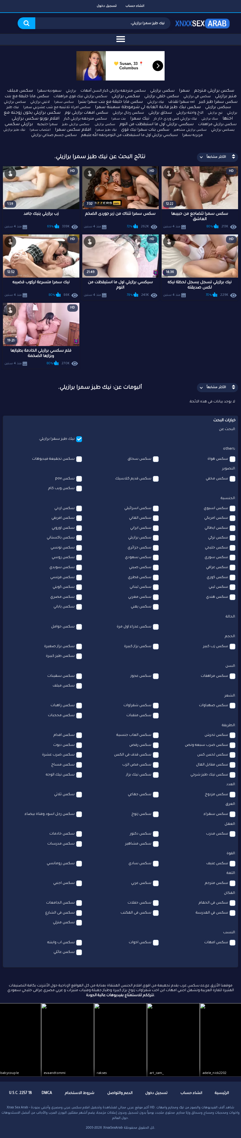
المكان (229, 893)
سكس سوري (216, 557)
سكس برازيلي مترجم (214, 91)
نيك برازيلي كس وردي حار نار (175, 119)
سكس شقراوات (137, 706)
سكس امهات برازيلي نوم (86, 113)
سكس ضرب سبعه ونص (206, 745)
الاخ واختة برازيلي (189, 113)
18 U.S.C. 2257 (20, 1093)
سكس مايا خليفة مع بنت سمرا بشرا (110, 102)
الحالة (230, 617)
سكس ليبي (218, 587)
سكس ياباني (64, 607)
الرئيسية (222, 1093)
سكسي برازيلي (126, 96)
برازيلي (71, 91)
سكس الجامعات (60, 903)
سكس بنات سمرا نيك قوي (145, 130)
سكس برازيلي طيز (75, 124)
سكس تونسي (63, 548)
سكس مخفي (217, 479)
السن (230, 666)
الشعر (230, 696)
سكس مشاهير (138, 844)
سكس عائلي (64, 952)
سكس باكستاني (61, 538)
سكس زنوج (141, 814)
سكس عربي (141, 883)
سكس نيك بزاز (138, 775)
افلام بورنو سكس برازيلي (35, 119)
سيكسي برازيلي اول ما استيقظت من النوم (157, 124)
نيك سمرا (139, 119)
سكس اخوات (140, 943)
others (229, 449)
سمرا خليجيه (47, 125)
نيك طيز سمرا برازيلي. (57, 439)
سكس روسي (63, 557)
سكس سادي (139, 864)
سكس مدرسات (61, 844)
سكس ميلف (64, 686)
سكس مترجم (216, 883)
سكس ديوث (64, 745)
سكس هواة (217, 459)
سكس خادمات (62, 834)
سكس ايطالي (216, 528)
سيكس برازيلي (218, 107)
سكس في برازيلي (197, 97)
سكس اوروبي (63, 528)
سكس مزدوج (216, 795)
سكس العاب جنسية (133, 735)
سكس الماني (140, 518)
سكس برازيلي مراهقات (217, 124)
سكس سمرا (64, 102)
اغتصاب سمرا (40, 130)
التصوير (228, 469)
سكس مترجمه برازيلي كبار (85, 119)
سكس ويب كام (61, 488)
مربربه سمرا (192, 135)
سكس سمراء (216, 814)
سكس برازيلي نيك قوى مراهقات (80, 97)
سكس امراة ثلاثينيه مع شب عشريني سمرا (57, 108)
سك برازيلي (209, 119)
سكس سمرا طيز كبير (218, 102)
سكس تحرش (216, 735)
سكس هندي (217, 597)
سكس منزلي (64, 923)
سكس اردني (64, 508)
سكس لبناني (140, 587)
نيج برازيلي (215, 113)
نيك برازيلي (155, 102)
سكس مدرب (217, 834)
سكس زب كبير (215, 646)
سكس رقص (140, 745)
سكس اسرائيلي (137, 508)
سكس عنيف (217, 864)
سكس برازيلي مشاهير (190, 130)
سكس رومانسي (61, 864)
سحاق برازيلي (160, 113)
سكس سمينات (61, 676)
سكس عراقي (217, 567)
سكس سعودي (138, 557)
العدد (230, 785)
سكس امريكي (216, 518)
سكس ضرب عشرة (58, 755)
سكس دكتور (140, 834)
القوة (231, 854)
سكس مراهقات (214, 676)
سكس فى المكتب (135, 913)
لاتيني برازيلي (40, 102)
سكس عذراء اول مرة (134, 627)
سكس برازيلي (162, 91)
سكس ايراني (140, 528)
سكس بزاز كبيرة (137, 646)
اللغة (231, 873)
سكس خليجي (216, 548)
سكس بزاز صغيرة (59, 646)
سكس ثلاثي (64, 795)
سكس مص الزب (136, 765)
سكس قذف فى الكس (132, 755)
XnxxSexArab (113, 1128)
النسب (229, 933)
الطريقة (228, 726)
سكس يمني (141, 607)
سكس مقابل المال (212, 765)
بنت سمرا (118, 119)
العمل (230, 824)
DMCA (47, 1093)
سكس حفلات (139, 903)
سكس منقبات (138, 716)
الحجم (230, 637)
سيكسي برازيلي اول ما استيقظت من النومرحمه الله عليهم (129, 135)
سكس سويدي (62, 567)
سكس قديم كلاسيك (133, 479)
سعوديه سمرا (49, 91)
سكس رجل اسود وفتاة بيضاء (50, 814)
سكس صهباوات (213, 706)
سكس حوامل (63, 627)
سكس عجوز (140, 676)
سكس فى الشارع (60, 913)
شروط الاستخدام (79, 1093)
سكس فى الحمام (213, 903)
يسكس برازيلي (223, 130)
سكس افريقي (63, 518)
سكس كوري (217, 577)
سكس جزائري (139, 548)
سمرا (184, 91)
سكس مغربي (139, 597)
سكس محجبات (61, 716)
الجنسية (228, 498)
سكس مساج (63, 765)
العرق (230, 804)
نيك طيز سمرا (106, 130)
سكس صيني (140, 567)
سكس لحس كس (212, 755)
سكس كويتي (64, 587)
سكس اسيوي (216, 508)
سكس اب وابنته (61, 943)
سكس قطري (139, 577)
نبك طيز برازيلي (14, 130)
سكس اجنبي (64, 883)
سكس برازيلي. (104, 124)
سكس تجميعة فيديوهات (53, 459)
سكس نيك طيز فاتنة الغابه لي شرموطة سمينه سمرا (148, 107)
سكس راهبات (63, 706)
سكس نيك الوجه (60, 775)
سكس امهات (216, 943)
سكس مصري (62, 597)
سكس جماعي (139, 795)
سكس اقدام (64, 735)
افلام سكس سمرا (73, 130)
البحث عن (227, 429)
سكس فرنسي (62, 577)
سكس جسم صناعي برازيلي (54, 135)
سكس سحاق (139, 459)
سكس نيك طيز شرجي (209, 775)
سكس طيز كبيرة (60, 656)
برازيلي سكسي (19, 124)
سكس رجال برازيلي (128, 113)
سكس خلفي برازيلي (161, 96)
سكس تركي (218, 538)
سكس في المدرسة (212, 913)
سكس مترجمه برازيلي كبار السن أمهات (113, 91)
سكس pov (65, 479)
